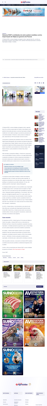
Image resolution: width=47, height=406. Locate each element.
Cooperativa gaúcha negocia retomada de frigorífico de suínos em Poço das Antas (17, 172)
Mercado (20, 77)
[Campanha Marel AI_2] (40, 90)
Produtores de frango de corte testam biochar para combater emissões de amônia (41, 124)
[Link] (12, 304)
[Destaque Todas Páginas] (23, 12)
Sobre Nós (5, 399)
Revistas (26, 402)
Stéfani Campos (6, 77)
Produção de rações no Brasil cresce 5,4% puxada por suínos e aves (16, 169)
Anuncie (4, 402)
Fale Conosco (5, 404)
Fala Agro (27, 399)
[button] (5, 2)
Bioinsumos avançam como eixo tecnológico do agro (14, 166)
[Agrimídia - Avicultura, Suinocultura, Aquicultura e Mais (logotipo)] (25, 2)
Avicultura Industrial (17, 399)
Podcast (26, 404)
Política (24, 77)
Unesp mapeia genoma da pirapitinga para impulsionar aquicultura (16, 168)
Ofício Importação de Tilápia (18, 249)
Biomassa (16, 405)
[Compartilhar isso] (35, 83)
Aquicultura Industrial (15, 77)
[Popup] (2, 2)
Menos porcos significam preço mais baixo (41, 134)
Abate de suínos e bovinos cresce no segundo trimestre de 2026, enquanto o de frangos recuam (42, 117)
